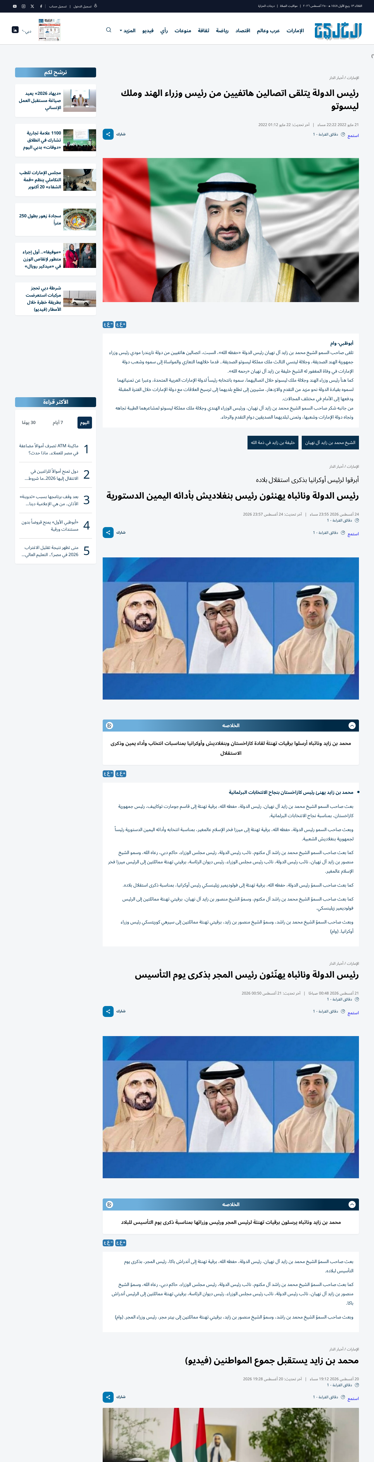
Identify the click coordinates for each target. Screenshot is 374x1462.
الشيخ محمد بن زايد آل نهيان (330, 442)
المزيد (129, 30)
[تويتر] (32, 6)
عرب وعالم (268, 30)
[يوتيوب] (15, 6)
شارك (120, 134)
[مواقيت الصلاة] (15, 31)
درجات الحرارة (266, 6)
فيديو (148, 30)
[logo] (338, 31)
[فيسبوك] (41, 6)
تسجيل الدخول (82, 6)
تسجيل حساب (58, 6)
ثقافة (203, 30)
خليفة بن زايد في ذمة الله (273, 442)
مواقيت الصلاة (289, 6)
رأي (164, 30)
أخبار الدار (336, 78)
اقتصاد (242, 30)
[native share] (108, 134)
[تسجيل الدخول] (95, 6)
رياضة (222, 30)
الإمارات (295, 30)
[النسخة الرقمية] (49, 31)
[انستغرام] (23, 6)
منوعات (183, 30)
